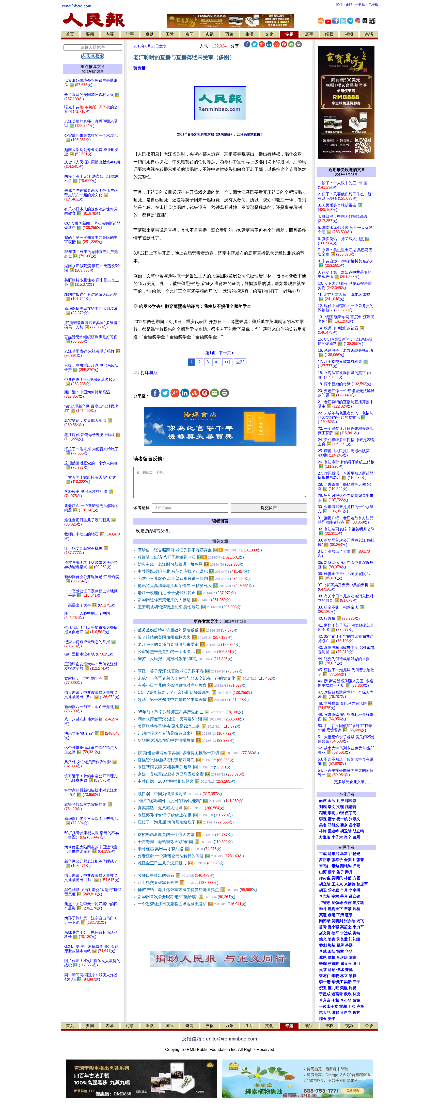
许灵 (352, 988)
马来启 (333, 854)
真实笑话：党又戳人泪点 (181, 808)
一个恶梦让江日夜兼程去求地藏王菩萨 (192, 904)
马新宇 (346, 854)
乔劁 (323, 945)
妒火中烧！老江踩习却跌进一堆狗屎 (191, 564)
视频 (349, 34)
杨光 (356, 854)
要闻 (90, 34)
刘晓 (323, 807)
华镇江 (337, 982)
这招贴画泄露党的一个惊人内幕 (185, 834)
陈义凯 (358, 903)
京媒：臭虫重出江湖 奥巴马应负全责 (192, 774)
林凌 (356, 994)
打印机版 (148, 372)
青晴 (356, 933)
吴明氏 (337, 878)
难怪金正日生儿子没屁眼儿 (181, 863)
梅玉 (323, 1019)
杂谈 (369, 34)
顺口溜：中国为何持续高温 (180, 794)
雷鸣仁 (325, 866)
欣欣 (348, 994)
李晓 (335, 976)
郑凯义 (333, 825)
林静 (323, 831)
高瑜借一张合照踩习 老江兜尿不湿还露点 (200, 550)
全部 (240, 362)
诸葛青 (337, 994)
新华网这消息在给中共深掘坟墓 (186, 740)
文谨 (340, 807)
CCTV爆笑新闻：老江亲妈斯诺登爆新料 (195, 692)
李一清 (325, 982)
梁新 (348, 982)
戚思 (323, 957)
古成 (323, 854)
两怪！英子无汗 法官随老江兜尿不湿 (191, 671)
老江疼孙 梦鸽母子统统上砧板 (185, 815)
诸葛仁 (325, 976)
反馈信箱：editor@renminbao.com (219, 1038)
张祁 (335, 1013)
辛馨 (323, 964)
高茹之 (346, 927)
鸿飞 (360, 921)
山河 (323, 872)
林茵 (348, 878)
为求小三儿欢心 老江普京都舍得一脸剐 (194, 578)
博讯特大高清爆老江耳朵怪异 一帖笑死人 (196, 585)
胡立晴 (358, 831)
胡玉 (323, 890)
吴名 (323, 825)
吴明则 (337, 921)
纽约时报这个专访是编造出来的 (187, 733)
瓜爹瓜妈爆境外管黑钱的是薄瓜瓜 (188, 630)
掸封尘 (325, 878)
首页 (70, 34)
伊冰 (340, 970)
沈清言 (350, 807)
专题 (289, 34)
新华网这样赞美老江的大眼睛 (184, 600)
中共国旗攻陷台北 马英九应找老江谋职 (193, 571)
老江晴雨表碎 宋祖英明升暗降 (184, 767)
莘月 (344, 896)
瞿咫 (340, 945)
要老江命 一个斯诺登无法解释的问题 (191, 856)
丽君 (323, 801)
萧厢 (356, 837)
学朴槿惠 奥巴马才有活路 (180, 849)
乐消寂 (333, 890)
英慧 (323, 915)
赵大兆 (325, 1013)
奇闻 (189, 34)
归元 (356, 866)
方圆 (356, 878)
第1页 (210, 353)
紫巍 (344, 988)
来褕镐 (349, 884)
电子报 (373, 4)
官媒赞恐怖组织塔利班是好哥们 (186, 760)
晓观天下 (335, 909)
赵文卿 (325, 933)
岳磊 (349, 945)
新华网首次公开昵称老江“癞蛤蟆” (186, 897)
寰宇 (309, 34)
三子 (356, 982)
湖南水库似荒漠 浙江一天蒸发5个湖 (191, 719)
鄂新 (331, 945)
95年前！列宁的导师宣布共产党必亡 (190, 712)
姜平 (335, 933)
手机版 (360, 4)
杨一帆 (342, 819)
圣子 (340, 872)
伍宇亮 (350, 813)
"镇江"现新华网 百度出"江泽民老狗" (191, 801)
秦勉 (335, 866)
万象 (229, 34)
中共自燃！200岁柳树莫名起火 (186, 781)
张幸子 (337, 860)
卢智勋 (325, 903)
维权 (329, 34)
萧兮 (331, 819)
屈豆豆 (346, 964)
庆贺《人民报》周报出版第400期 (185, 659)
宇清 (340, 915)
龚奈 (344, 825)
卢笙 (360, 1006)
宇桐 (335, 896)
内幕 (110, 34)
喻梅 (331, 957)
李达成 (346, 933)
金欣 (331, 801)
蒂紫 (348, 909)
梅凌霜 (350, 801)
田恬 (331, 951)
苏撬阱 (333, 964)
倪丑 (323, 988)
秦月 (349, 872)
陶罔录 (325, 921)
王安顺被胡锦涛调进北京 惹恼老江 (190, 607)
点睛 (331, 915)
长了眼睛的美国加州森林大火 (185, 637)
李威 (323, 951)
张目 (356, 964)
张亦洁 (349, 921)
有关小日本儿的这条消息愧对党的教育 (192, 685)
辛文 (331, 807)
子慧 (335, 1000)
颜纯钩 (346, 866)
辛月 (344, 890)
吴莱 (323, 970)
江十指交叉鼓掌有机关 (178, 882)
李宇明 (354, 890)
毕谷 (323, 909)
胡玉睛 (346, 831)
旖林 (340, 951)
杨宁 (331, 872)
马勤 (331, 970)
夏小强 (333, 927)
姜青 (331, 939)
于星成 (325, 994)
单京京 (325, 1000)
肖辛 (348, 837)
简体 (339, 4)
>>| (227, 362)
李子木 (337, 837)
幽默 (150, 34)
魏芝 (356, 1013)
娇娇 (356, 1000)
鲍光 (323, 939)
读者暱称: (142, 508)
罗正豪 (325, 860)
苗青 (323, 927)
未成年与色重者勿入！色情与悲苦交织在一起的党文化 (207, 678)
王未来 (337, 884)
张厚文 (354, 819)
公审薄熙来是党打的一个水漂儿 (187, 651)
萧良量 (139, 68)
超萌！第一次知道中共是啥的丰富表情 (193, 699)
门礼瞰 (354, 939)
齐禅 (349, 970)
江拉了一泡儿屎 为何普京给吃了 (186, 822)
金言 (348, 903)
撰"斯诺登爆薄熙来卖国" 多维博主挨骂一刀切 (198, 753)
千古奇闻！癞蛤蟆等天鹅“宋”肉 (185, 841)
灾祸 (210, 34)
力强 (340, 813)
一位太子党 (328, 1006)
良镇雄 (337, 903)
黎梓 (352, 976)
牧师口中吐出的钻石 (176, 875)
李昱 (323, 819)
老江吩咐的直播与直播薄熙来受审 (189, 644)
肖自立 (346, 1013)
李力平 (358, 927)
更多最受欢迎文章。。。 (355, 782)
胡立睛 (325, 884)
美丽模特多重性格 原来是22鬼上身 (190, 726)
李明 (331, 813)
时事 (130, 34)
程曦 (323, 813)
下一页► (227, 353)
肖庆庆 (342, 957)
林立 (344, 976)
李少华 (346, 1000)
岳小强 (354, 825)
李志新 (325, 896)
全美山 (349, 860)
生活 (249, 34)
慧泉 (349, 915)
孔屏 (340, 801)
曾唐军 (362, 884)
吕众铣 (354, 896)
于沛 (351, 1006)
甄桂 (356, 909)
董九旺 (333, 988)
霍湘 (343, 1006)
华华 (349, 951)
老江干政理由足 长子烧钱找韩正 (187, 593)
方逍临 (325, 837)
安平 (331, 1019)
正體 (349, 4)
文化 (269, 34)
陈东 (352, 957)
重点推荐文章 (93, 66)
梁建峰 (333, 831)
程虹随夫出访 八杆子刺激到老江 (191, 557)
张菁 (360, 860)
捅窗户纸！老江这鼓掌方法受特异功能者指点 (197, 889)
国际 (170, 34)
